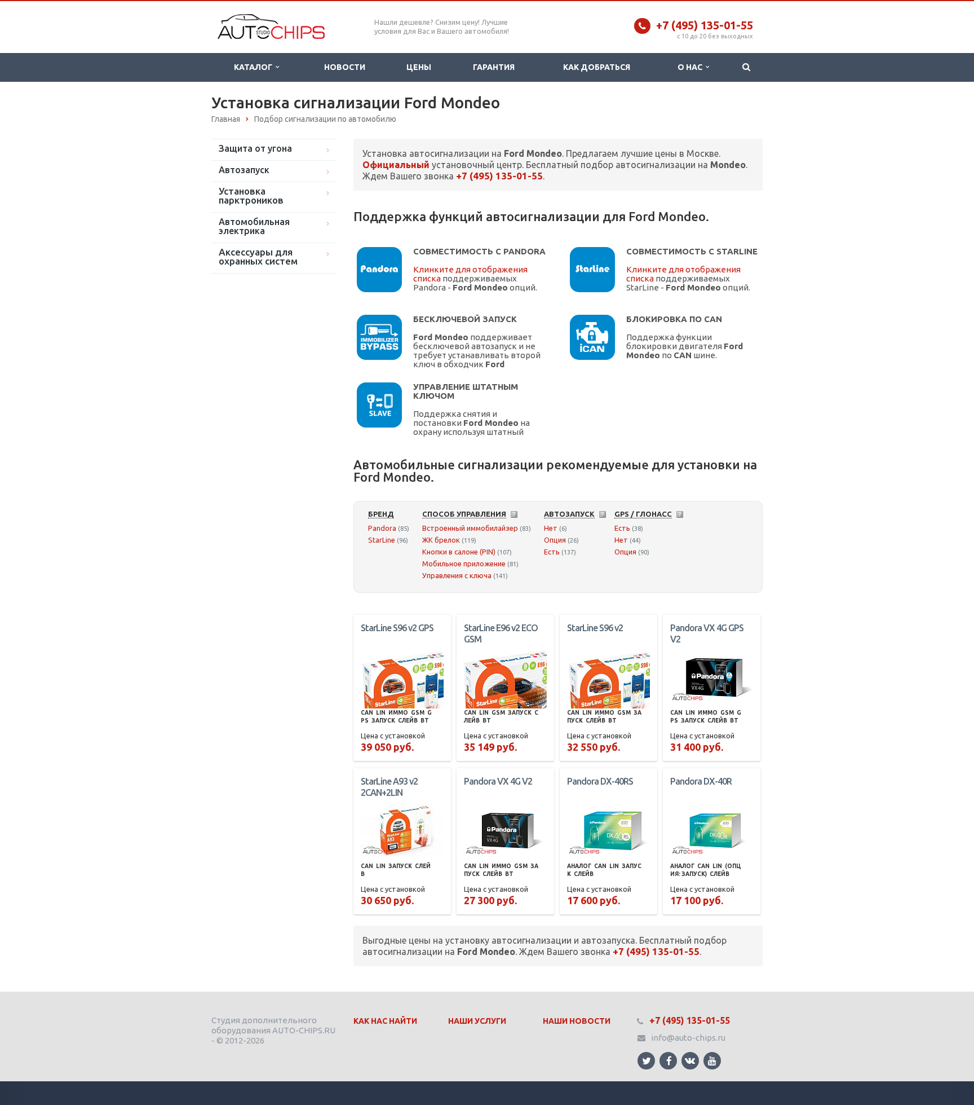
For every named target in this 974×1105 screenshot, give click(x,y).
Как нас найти (385, 1020)
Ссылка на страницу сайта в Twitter (646, 1060)
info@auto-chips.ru (688, 1037)
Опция (555, 540)
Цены (418, 67)
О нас (692, 67)
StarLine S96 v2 (595, 628)
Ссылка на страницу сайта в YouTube (712, 1060)
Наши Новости (576, 1020)
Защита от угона (255, 148)
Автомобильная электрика (254, 226)
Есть (552, 552)
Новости (344, 67)
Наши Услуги (477, 1020)
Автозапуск (244, 170)
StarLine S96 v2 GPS (397, 628)
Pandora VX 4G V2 (498, 781)
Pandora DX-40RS (600, 781)
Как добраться (596, 67)
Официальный (396, 165)
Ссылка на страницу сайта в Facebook (668, 1060)
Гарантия (494, 67)
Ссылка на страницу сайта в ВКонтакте (690, 1060)
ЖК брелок (441, 540)
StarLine (381, 540)
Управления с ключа (457, 575)
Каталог (255, 67)
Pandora (382, 528)
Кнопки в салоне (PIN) (458, 552)
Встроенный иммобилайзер (470, 528)
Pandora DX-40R (701, 781)
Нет (550, 528)
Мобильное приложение (464, 563)
